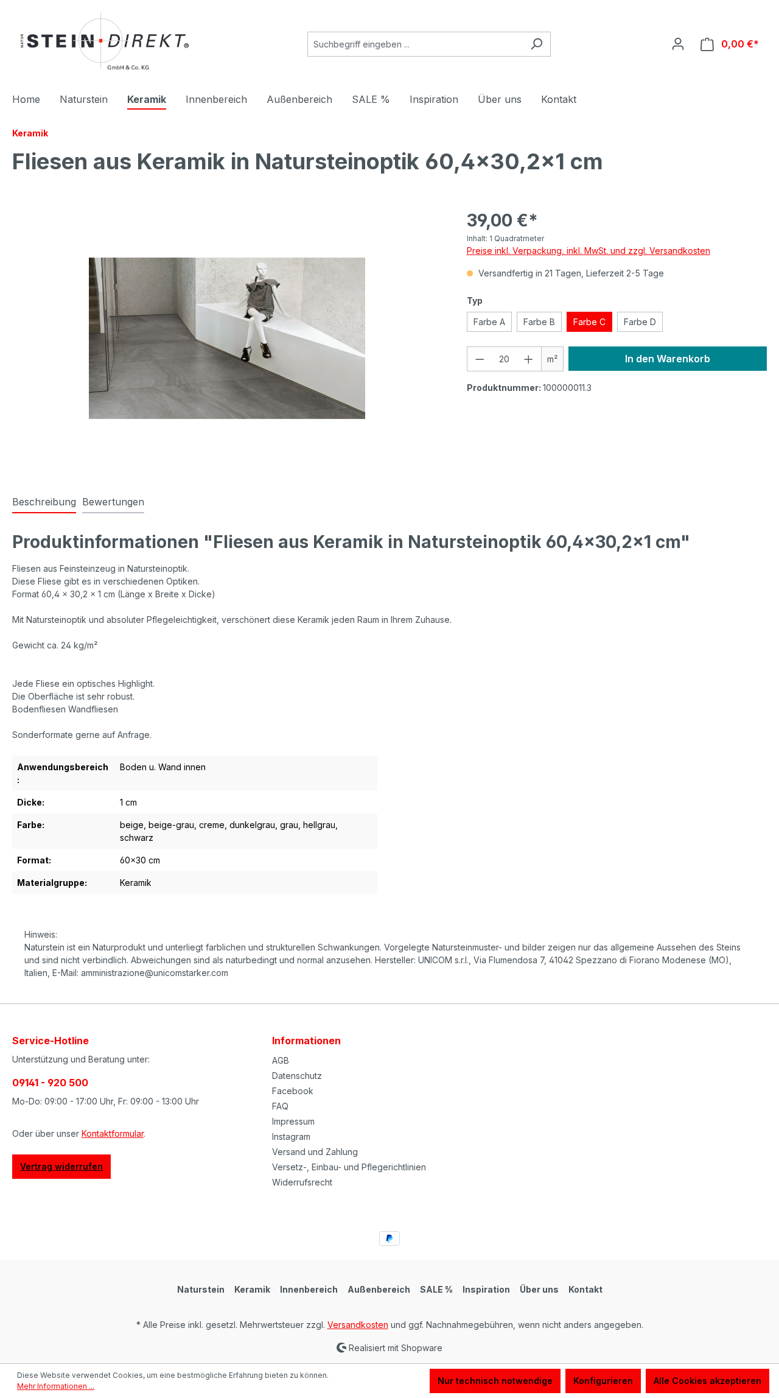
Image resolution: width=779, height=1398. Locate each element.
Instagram (291, 1136)
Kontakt (585, 1289)
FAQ (280, 1106)
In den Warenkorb (667, 359)
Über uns (539, 1289)
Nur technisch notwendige (495, 1380)
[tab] (44, 502)
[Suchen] (536, 44)
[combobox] (415, 44)
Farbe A (489, 322)
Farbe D (640, 322)
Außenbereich (379, 1289)
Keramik (252, 1289)
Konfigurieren (603, 1380)
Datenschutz (297, 1075)
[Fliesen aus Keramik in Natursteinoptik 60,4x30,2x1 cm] (227, 338)
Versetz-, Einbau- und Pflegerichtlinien (349, 1167)
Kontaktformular (113, 1133)
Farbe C (589, 322)
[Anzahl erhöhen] (529, 358)
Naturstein (201, 1289)
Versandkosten (357, 1324)
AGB (280, 1060)
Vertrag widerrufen (61, 1166)
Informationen (306, 1040)
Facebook (292, 1091)
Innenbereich (309, 1289)
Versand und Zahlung (315, 1152)
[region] (227, 338)
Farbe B (539, 322)
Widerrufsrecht (302, 1182)
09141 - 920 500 (50, 1083)
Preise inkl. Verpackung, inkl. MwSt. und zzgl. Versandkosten (588, 250)
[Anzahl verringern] (479, 358)
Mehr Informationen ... (55, 1386)
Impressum (293, 1121)
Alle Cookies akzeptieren (707, 1380)
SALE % (436, 1289)
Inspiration (486, 1289)
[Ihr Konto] (678, 44)
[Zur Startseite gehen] (103, 41)
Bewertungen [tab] (113, 502)
